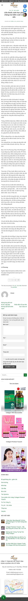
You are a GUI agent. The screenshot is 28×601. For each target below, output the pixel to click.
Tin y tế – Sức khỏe (6, 505)
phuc (22, 21)
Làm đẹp (3, 488)
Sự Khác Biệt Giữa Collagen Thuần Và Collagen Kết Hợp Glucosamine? (16, 544)
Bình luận (6, 324)
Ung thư (3, 511)
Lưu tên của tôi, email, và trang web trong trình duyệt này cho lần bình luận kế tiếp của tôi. (14, 361)
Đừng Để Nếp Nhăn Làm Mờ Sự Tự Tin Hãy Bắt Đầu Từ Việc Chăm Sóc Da (16, 538)
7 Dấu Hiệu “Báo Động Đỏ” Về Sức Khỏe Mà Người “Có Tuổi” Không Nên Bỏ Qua (16, 522)
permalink (15, 287)
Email (5, 344)
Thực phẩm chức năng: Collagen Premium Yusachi (13, 498)
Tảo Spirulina (5, 494)
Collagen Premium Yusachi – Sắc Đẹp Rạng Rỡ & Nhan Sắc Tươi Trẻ (16, 527)
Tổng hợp (4, 508)
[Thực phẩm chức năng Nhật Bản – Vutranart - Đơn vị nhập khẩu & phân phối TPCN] (14, 5)
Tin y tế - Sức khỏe (14, 10)
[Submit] (25, 374)
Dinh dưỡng (4, 482)
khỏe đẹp (3, 485)
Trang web (6, 352)
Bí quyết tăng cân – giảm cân (9, 479)
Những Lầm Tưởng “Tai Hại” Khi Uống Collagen (15, 532)
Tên (4, 337)
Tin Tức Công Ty (5, 502)
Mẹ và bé (3, 491)
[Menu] (2, 5)
